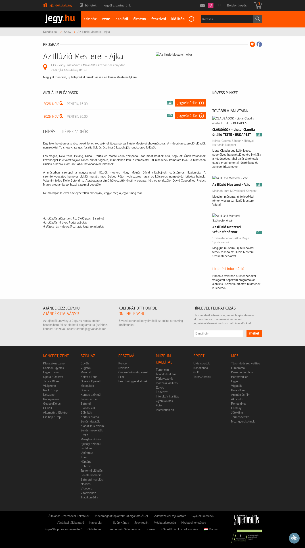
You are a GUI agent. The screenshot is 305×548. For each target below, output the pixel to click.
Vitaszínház (88, 493)
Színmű (86, 403)
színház (90, 19)
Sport (199, 356)
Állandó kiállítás (166, 374)
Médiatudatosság (165, 522)
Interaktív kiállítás (167, 396)
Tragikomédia (89, 497)
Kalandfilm (238, 390)
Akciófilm (237, 399)
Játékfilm (237, 412)
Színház (88, 356)
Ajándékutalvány (60, 5)
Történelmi (162, 369)
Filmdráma (238, 368)
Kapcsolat (95, 522)
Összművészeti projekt (133, 372)
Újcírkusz (87, 452)
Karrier (151, 529)
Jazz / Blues (51, 381)
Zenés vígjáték (90, 421)
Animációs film (240, 394)
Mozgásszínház (91, 439)
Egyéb (85, 363)
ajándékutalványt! (61, 314)
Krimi (84, 457)
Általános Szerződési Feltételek (69, 516)
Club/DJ (48, 408)
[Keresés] (257, 19)
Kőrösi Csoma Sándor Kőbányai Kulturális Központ (233, 142)
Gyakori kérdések (203, 516)
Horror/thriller (239, 377)
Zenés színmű (90, 399)
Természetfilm (240, 417)
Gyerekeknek (164, 401)
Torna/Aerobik (202, 377)
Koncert (123, 363)
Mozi (235, 356)
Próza (84, 435)
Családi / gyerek (53, 368)
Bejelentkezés (237, 5)
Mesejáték (87, 385)
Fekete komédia (91, 475)
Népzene (48, 394)
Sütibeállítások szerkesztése (179, 529)
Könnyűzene (51, 399)
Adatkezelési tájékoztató (170, 516)
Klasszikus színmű (93, 426)
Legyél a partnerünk (117, 5)
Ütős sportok (201, 363)
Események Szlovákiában (124, 529)
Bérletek (90, 5)
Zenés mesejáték (92, 430)
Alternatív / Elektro (55, 412)
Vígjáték (86, 368)
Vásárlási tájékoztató (70, 522)
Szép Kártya (121, 522)
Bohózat (86, 466)
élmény (139, 19)
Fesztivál (127, 356)
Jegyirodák (141, 522)
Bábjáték (86, 412)
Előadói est (88, 408)
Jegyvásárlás (188, 103)
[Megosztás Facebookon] (259, 44)
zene (106, 19)
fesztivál (158, 19)
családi (121, 19)
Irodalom (86, 448)
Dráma (85, 390)
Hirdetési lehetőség (193, 522)
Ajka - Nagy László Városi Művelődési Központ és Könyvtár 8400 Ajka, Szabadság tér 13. (88, 67)
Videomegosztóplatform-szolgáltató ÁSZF (122, 516)
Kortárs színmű (90, 394)
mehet (254, 333)
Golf (196, 372)
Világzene (49, 385)
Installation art (165, 410)
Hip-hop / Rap (52, 417)
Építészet (162, 392)
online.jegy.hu (132, 314)
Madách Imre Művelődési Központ (234, 190)
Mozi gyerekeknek (243, 421)
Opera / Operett (53, 377)
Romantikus (239, 403)
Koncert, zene (56, 356)
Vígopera (86, 488)
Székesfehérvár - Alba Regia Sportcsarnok (230, 240)
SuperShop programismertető (63, 529)
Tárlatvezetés (164, 378)
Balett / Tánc (89, 377)
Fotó (159, 405)
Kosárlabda (200, 368)
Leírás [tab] (49, 131)
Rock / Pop (50, 390)
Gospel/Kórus (52, 403)
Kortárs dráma (90, 417)
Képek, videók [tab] (75, 131)
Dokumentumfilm (242, 372)
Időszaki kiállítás (167, 383)
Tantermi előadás (92, 470)
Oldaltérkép (95, 529)
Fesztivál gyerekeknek (133, 381)
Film (121, 377)
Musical (86, 372)
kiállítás (178, 19)
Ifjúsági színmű (90, 444)
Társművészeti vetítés (245, 363)
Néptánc (86, 461)
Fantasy (236, 408)
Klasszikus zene (54, 363)
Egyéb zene (50, 372)
